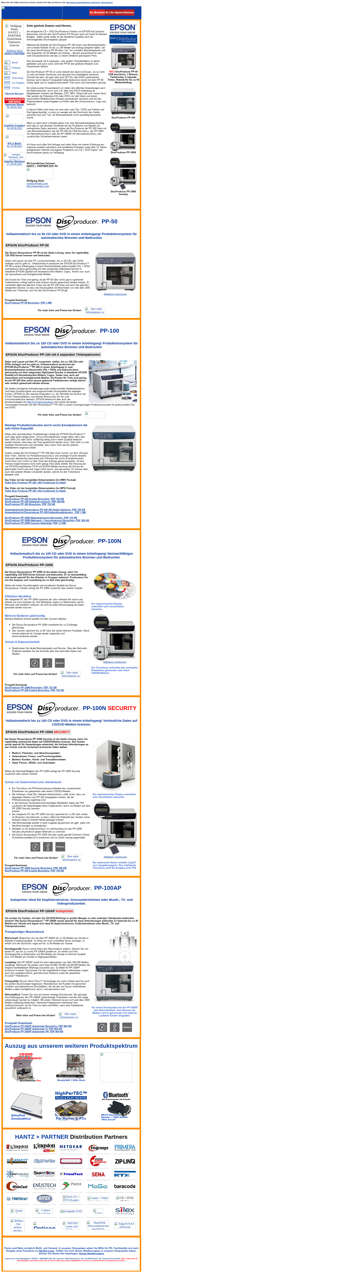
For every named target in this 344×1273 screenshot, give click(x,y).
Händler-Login (46, 1250)
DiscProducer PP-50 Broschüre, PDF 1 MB (28, 302)
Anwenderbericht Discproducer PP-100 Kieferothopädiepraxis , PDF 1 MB (45, 512)
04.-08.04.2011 (14, 106)
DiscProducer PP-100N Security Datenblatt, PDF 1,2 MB (35, 523)
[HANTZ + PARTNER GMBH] (32, 18)
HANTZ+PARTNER (14, 53)
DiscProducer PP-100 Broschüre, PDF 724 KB (30, 504)
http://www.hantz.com (38, 186)
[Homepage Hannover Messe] (14, 102)
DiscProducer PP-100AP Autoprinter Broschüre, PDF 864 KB (38, 1026)
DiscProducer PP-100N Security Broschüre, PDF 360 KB (35, 868)
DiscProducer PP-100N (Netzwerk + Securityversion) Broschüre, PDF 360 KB (47, 520)
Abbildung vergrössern (115, 294)
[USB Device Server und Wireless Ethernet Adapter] (125, 1215)
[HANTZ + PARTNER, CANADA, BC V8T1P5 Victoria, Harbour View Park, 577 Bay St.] (7, 87)
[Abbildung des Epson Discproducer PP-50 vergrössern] (115, 291)
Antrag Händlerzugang (91, 1253)
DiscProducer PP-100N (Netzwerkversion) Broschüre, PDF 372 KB (41, 517)
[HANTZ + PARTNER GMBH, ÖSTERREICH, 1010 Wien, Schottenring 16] (7, 72)
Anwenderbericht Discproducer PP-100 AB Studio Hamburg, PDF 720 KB (45, 509)
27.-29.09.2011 (14, 162)
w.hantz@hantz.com (37, 183)
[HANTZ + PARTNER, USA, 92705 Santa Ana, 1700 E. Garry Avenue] (7, 82)
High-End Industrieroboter (40, 402)
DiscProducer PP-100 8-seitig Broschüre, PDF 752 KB (34, 499)
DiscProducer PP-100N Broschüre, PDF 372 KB (31, 687)
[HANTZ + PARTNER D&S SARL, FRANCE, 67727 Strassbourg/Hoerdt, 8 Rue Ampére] (7, 77)
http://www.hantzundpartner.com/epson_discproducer (89, 2)
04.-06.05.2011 (14, 127)
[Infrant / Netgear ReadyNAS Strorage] (71, 1211)
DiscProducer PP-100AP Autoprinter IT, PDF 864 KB (33, 1029)
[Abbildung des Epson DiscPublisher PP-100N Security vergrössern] (115, 854)
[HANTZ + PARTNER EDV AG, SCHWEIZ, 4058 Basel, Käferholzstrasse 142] (7, 62)
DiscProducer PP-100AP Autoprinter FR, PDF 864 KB (34, 1031)
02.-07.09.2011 (14, 145)
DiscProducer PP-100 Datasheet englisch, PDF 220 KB (34, 501)
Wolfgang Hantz (14, 51)
